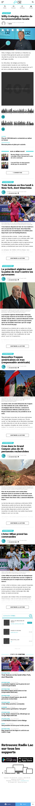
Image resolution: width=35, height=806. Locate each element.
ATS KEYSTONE (13, 193)
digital (10, 23)
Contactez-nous (25, 780)
